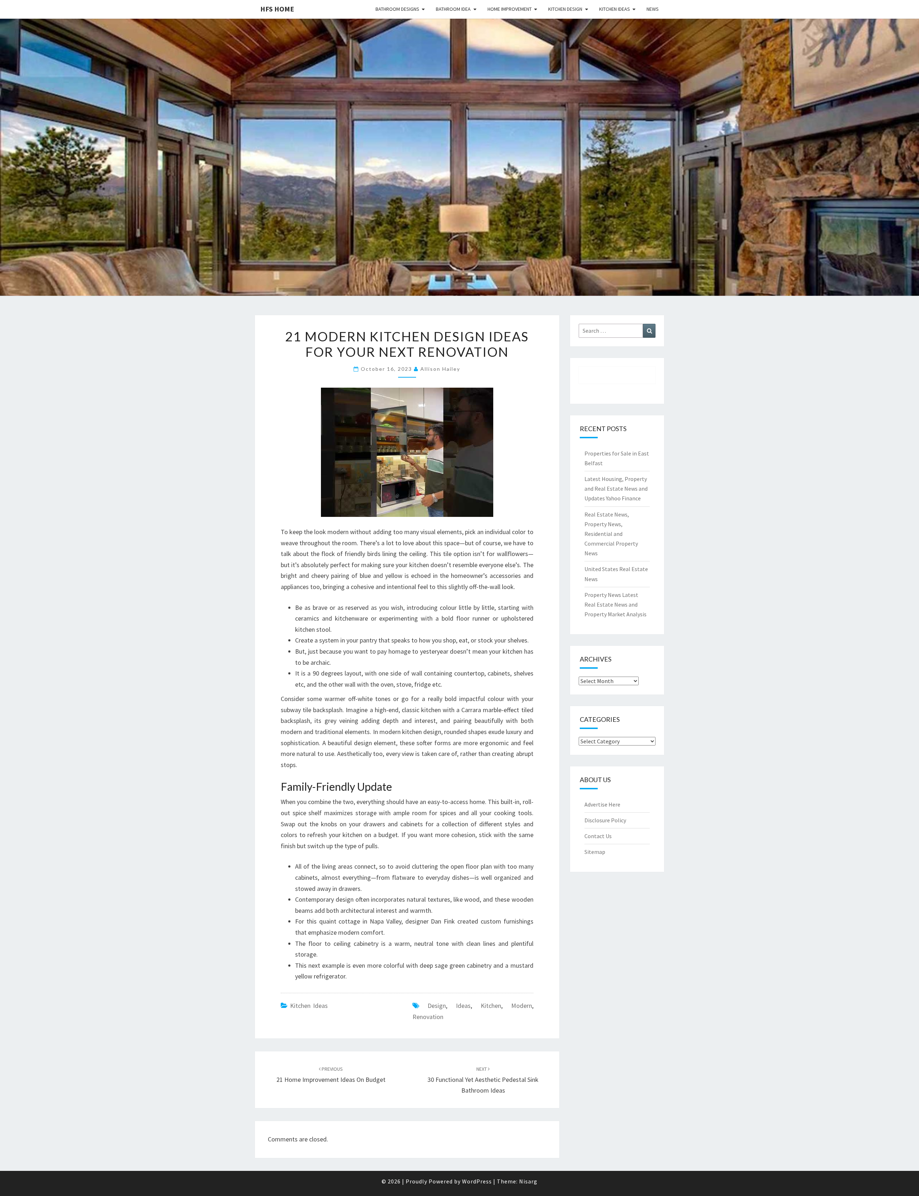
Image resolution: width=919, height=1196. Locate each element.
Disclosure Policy (605, 820)
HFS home (277, 8)
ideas (463, 1005)
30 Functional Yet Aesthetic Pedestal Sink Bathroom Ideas (483, 1080)
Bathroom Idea (453, 9)
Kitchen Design (565, 9)
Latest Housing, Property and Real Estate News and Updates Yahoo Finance (616, 488)
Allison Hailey (440, 369)
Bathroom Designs (397, 9)
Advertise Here (602, 804)
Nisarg (528, 1181)
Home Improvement (510, 9)
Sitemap (594, 851)
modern (521, 1005)
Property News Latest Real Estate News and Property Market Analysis (615, 604)
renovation (427, 1017)
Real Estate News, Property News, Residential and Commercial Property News (611, 534)
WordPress (477, 1181)
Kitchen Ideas (614, 9)
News (653, 9)
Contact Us (598, 836)
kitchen (491, 1005)
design (437, 1005)
